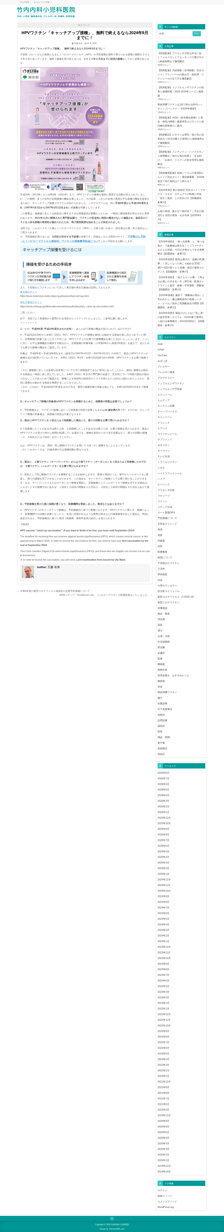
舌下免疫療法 (165, 709)
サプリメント (165, 439)
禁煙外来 (162, 669)
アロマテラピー (166, 377)
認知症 (161, 725)
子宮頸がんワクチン (169, 563)
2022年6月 (163, 1048)
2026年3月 (163, 800)
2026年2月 (163, 806)
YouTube (162, 355)
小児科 (161, 568)
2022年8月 (163, 1036)
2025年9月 (163, 828)
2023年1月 (163, 1008)
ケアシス (162, 428)
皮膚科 (161, 653)
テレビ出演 (164, 456)
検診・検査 (164, 613)
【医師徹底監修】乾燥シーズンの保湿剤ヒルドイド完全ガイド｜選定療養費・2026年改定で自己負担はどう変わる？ (181, 176)
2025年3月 (163, 862)
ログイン (162, 1190)
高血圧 (161, 754)
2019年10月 (164, 1171)
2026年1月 (163, 812)
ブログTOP (24, 2)
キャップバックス (167, 411)
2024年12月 (164, 879)
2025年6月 (163, 845)
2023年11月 (164, 952)
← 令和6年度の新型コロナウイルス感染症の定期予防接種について (53, 591)
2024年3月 (163, 930)
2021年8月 (163, 1092)
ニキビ (161, 467)
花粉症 (161, 714)
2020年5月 (163, 1137)
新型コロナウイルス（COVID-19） (177, 596)
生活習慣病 (164, 641)
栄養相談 (162, 608)
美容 (160, 686)
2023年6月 (163, 980)
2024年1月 (163, 941)
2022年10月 (164, 1025)
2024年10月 (164, 890)
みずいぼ (162, 361)
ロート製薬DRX (166, 512)
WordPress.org (166, 1207)
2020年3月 (163, 1149)
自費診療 (162, 703)
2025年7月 (163, 840)
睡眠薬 (161, 664)
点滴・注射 (164, 636)
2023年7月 (163, 974)
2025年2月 (163, 868)
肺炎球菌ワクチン (167, 692)
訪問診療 (162, 720)
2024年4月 (163, 924)
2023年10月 (164, 958)
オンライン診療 (166, 405)
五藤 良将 (78, 43)
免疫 (160, 535)
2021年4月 (163, 1109)
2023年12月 (164, 946)
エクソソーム (165, 394)
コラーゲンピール (167, 434)
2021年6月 (163, 1104)
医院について (165, 557)
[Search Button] (112, 1219)
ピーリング (164, 484)
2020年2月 (163, 1154)
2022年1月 (163, 1076)
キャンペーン (165, 417)
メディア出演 (165, 507)
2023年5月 (163, 986)
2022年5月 (163, 1053)
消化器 (161, 619)
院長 (160, 731)
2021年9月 (163, 1087)
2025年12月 (164, 817)
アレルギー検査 (166, 372)
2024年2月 (163, 935)
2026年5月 (163, 789)
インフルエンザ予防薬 (170, 389)
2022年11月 (164, 1019)
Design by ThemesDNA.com (112, 1229)
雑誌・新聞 (164, 737)
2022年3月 (163, 1064)
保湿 (160, 529)
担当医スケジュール (169, 591)
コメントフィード (167, 1201)
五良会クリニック (167, 523)
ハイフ (161, 478)
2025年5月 (163, 851)
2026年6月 (163, 784)
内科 (160, 546)
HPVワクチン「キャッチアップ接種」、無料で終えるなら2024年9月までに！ (84, 35)
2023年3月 (163, 997)
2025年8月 (163, 834)
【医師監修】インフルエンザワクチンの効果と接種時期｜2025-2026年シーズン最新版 (181, 91)
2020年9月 (163, 1121)
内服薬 (161, 540)
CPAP (161, 349)
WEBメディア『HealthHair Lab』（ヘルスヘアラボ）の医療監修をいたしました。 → (106, 595)
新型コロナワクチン (169, 602)
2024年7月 (163, 907)
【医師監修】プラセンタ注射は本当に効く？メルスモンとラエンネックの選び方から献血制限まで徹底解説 (181, 57)
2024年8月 (163, 901)
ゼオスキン (164, 445)
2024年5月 (163, 918)
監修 (160, 658)
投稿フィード (165, 1196)
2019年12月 (164, 1165)
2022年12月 (164, 1014)
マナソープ (164, 495)
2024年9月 (163, 896)
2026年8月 (163, 772)
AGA (160, 344)
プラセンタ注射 (166, 490)
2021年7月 (163, 1098)
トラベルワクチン (167, 462)
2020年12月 (164, 1115)
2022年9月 (163, 1031)
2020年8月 (163, 1126)
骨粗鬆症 (162, 748)
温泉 (160, 624)
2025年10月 (164, 823)
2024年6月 (163, 913)
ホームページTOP (42, 2)
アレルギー (164, 366)
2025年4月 (163, 857)
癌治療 (161, 647)
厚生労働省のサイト (31, 302)
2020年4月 (163, 1143)
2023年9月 (163, 963)
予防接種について (167, 518)
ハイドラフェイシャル (170, 473)
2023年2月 (163, 1003)
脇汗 (160, 697)
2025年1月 (163, 873)
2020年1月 (163, 1160)
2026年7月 (163, 778)
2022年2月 (163, 1070)
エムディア (164, 400)
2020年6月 (163, 1132)
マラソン (162, 501)
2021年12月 (164, 1081)
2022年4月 (163, 1059)
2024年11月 (164, 885)
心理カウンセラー (167, 585)
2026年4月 (163, 795)
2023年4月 (163, 991)
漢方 (160, 630)
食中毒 (161, 742)
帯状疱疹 (162, 574)
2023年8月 (163, 969)
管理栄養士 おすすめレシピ (173, 675)
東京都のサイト (28, 292)
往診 (160, 580)
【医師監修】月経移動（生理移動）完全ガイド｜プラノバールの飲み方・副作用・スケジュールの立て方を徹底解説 (181, 74)
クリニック (85, 24)
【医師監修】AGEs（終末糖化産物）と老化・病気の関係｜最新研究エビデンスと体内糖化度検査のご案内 (181, 121)
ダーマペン (164, 450)
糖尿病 (161, 681)
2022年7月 (163, 1042)
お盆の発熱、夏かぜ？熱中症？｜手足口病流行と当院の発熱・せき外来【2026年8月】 (181, 215)
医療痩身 (162, 551)
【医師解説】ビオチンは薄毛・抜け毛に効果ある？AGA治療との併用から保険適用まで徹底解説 (181, 138)
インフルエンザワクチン (171, 383)
